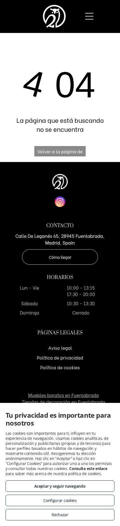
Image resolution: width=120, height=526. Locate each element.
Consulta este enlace (88, 468)
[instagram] (60, 202)
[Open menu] (89, 16)
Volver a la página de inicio (60, 152)
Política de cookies (60, 367)
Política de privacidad (60, 357)
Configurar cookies (60, 500)
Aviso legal (60, 347)
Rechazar (60, 514)
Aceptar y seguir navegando (59, 486)
